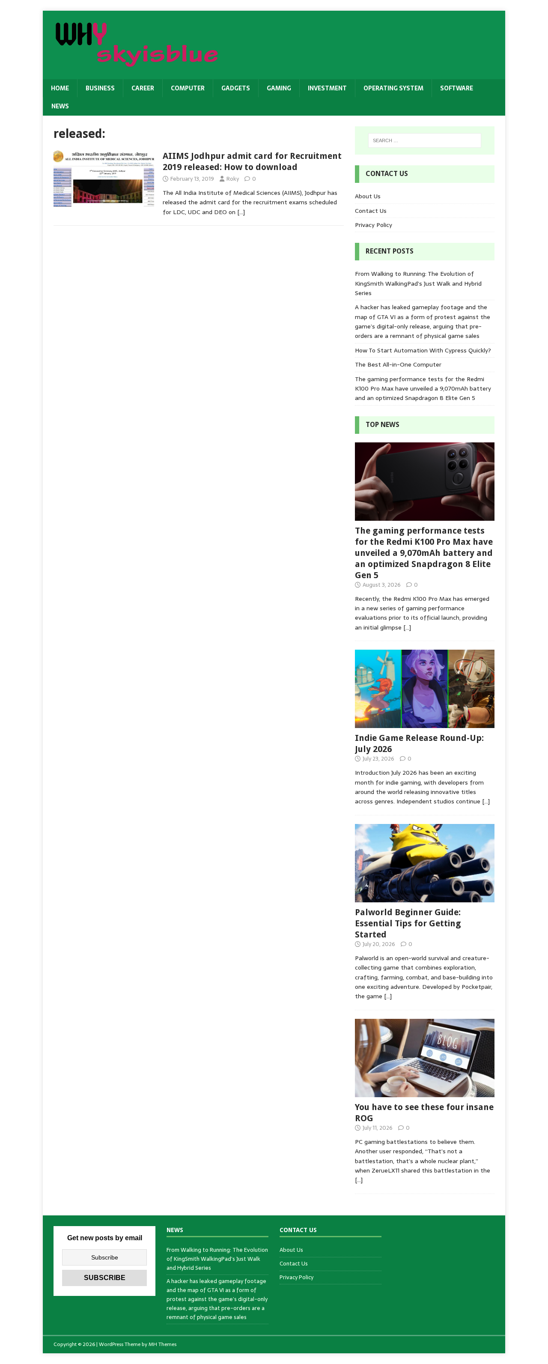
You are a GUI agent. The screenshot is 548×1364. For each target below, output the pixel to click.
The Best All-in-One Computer (398, 364)
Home (60, 88)
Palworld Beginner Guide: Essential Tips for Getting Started (408, 923)
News (60, 106)
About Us (368, 196)
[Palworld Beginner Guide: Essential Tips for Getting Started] (424, 897)
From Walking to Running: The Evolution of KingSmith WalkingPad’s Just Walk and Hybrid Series (418, 283)
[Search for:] (425, 140)
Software (456, 88)
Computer (188, 88)
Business (100, 88)
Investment (327, 88)
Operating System (393, 88)
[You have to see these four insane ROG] (424, 1092)
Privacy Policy (373, 225)
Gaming (279, 88)
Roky (232, 178)
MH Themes (162, 1344)
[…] (241, 212)
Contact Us (371, 210)
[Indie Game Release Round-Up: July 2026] (424, 723)
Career (142, 88)
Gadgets (235, 88)
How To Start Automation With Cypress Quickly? (423, 350)
